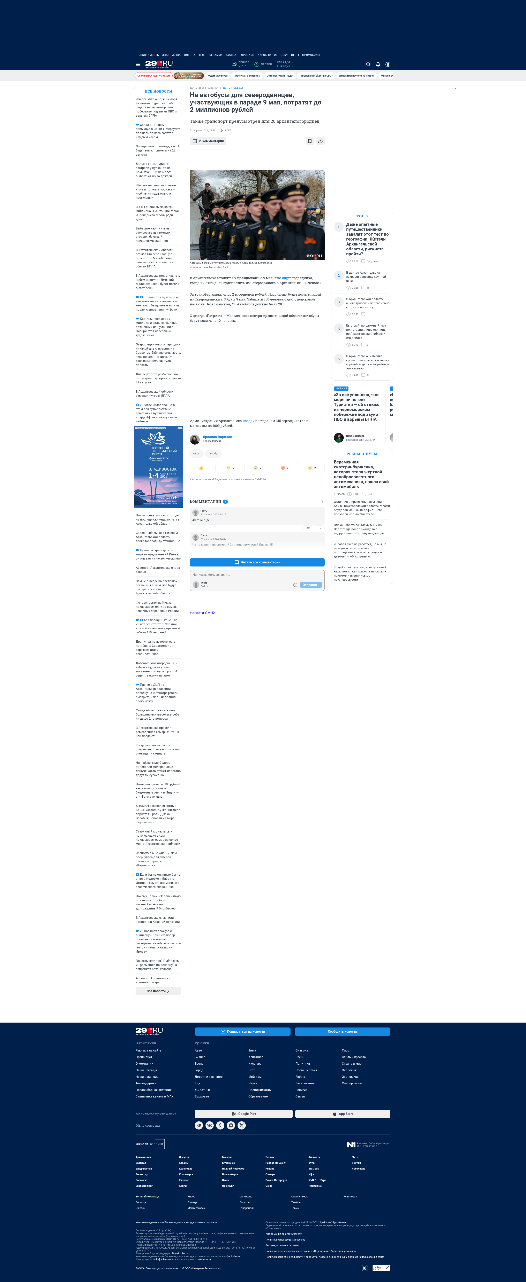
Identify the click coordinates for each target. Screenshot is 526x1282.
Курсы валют (268, 55)
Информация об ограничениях (283, 1234)
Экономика (350, 1077)
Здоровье (202, 1096)
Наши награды (146, 1070)
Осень (299, 1057)
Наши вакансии (147, 1077)
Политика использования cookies (285, 1239)
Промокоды (311, 55)
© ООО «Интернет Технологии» (201, 1268)
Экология (349, 1070)
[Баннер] (189, 75)
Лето (252, 1070)
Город (199, 1070)
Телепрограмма (211, 55)
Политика (302, 1063)
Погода (189, 55)
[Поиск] (368, 64)
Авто (198, 1050)
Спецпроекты (352, 1083)
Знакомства (171, 55)
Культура (254, 1063)
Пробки (264, 64)
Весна (199, 1063)
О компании (144, 1063)
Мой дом (255, 1077)
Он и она (301, 1050)
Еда (197, 1083)
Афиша (231, 55)
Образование (258, 1096)
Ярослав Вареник (217, 437)
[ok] (220, 1125)
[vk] (209, 1125)
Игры (295, 55)
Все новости (158, 91)
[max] (231, 1125)
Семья (300, 1096)
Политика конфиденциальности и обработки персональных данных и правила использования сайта (324, 1257)
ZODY (284, 55)
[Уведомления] (378, 64)
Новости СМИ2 (202, 613)
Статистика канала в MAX (154, 1096)
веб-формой (204, 1259)
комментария (211, 141)
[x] (242, 1125)
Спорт (346, 1050)
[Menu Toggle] (138, 64)
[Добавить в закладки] (310, 141)
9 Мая (196, 453)
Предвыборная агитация (154, 1090)
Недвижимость (147, 55)
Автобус (213, 453)
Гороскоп (247, 55)
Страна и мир (351, 1063)
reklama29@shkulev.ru (334, 1222)
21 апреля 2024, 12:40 (203, 130)
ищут (287, 278)
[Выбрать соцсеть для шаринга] (320, 141)
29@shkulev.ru (180, 1253)
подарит (250, 421)
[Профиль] (388, 64)
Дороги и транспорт (209, 1077)
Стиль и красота (354, 1057)
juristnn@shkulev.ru (229, 1256)
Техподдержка (146, 1083)
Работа (300, 1077)
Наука (252, 1083)
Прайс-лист (144, 1057)
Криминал (255, 1057)
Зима (252, 1050)
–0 (319, 527)
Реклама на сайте (148, 1050)
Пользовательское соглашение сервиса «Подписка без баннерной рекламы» (310, 1251)
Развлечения (305, 1083)
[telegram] (199, 1125)
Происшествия (306, 1070)
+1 (308, 552)
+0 (308, 527)
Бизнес (200, 1057)
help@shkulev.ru (162, 1259)
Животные (203, 1090)
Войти (204, 586)
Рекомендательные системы (282, 1245)
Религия (301, 1090)
